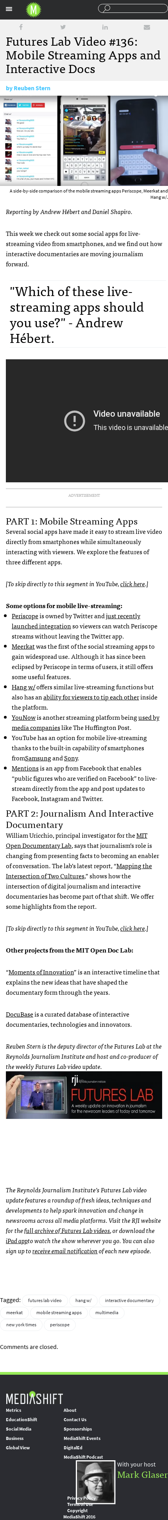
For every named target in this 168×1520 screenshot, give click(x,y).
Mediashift (33, 10)
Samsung (38, 758)
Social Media (18, 1429)
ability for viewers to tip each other (91, 697)
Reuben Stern (32, 88)
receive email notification (65, 1250)
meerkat (14, 1312)
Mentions (25, 768)
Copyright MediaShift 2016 (79, 1514)
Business (14, 1438)
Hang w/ (23, 687)
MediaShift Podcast (83, 1457)
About (70, 1410)
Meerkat (23, 646)
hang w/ (83, 1300)
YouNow (24, 717)
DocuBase (19, 1014)
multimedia (106, 1312)
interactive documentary (129, 1300)
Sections (9, 9)
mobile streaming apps (59, 1312)
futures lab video (45, 1300)
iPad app (17, 1240)
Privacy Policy (81, 1498)
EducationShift (21, 1420)
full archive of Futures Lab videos (67, 1230)
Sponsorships (78, 1429)
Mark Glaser (142, 1473)
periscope (60, 1325)
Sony (70, 758)
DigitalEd (73, 1448)
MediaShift (34, 1397)
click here (132, 583)
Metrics (13, 1410)
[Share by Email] (147, 27)
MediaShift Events (82, 1438)
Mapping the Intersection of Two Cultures (79, 870)
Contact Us (75, 1420)
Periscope (25, 615)
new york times (21, 1325)
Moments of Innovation (41, 972)
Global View (18, 1448)
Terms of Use (80, 1504)
